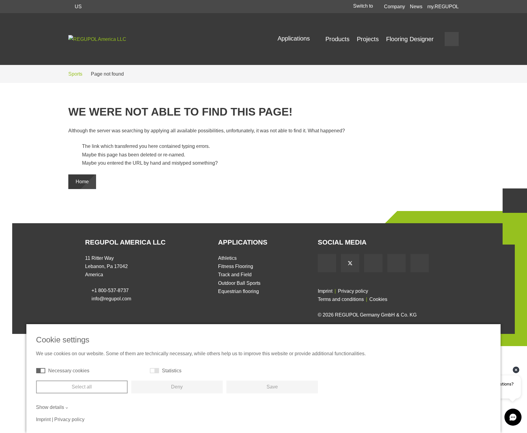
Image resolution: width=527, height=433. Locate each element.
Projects (368, 39)
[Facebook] (327, 263)
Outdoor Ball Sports (239, 283)
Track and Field (235, 274)
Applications (295, 38)
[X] (350, 263)
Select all (82, 386)
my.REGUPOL (443, 6)
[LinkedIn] (396, 263)
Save (272, 386)
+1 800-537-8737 (110, 290)
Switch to (363, 6)
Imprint (325, 291)
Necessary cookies (68, 370)
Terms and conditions (341, 299)
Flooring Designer (410, 39)
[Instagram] (419, 263)
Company (394, 6)
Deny (177, 386)
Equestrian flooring (238, 291)
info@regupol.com (111, 298)
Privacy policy (353, 291)
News (416, 6)
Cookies (378, 299)
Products (337, 39)
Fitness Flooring (235, 266)
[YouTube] (373, 263)
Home (82, 181)
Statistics (171, 370)
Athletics (227, 258)
